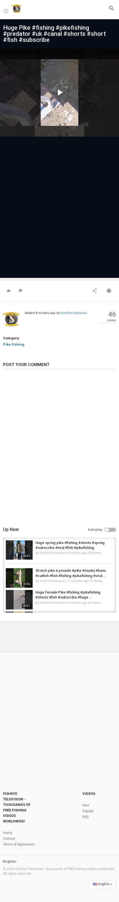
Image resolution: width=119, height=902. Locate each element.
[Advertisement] (59, 204)
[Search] (111, 8)
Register (10, 861)
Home (7, 833)
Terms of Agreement (19, 844)
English (103, 884)
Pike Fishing (13, 344)
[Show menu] (6, 10)
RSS (85, 817)
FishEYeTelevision (74, 313)
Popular (88, 811)
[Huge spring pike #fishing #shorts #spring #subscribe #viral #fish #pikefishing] (19, 550)
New (85, 805)
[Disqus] (59, 449)
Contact (9, 839)
